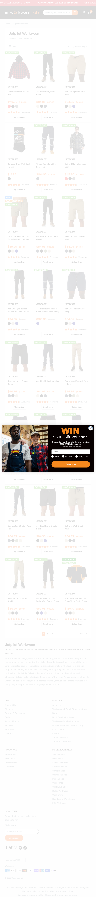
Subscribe (71, 464)
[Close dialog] (91, 428)
